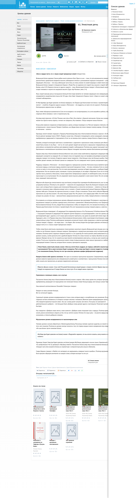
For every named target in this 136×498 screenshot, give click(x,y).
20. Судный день (116, 63)
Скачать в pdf (72, 62)
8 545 (46, 62)
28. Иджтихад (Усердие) (118, 83)
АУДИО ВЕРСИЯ (51, 68)
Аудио (77, 7)
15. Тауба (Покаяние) (117, 50)
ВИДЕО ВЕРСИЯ (40, 68)
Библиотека (64, 7)
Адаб (41, 367)
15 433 (52, 451)
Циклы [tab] (19, 19)
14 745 (52, 418)
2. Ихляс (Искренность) (117, 14)
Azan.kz (66, 56)
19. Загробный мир (116, 60)
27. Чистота (114, 80)
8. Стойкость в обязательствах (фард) (122, 29)
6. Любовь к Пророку (117, 24)
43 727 (101, 420)
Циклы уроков (41, 7)
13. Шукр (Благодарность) (118, 45)
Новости (56, 7)
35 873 (36, 456)
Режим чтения (101, 62)
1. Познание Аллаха (116, 12)
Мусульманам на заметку (37, 2)
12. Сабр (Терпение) (116, 43)
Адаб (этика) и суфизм (52, 21)
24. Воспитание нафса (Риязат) (120, 73)
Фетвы (83, 7)
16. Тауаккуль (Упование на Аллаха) (121, 53)
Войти (108, 7)
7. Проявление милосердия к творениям (122, 27)
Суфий (68, 367)
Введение (114, 9)
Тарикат (45, 367)
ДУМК (44, 56)
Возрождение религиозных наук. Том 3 (70, 409)
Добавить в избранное (87, 62)
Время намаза (51, 2)
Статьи (49, 7)
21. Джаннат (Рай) (116, 65)
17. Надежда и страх (117, 55)
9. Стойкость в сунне (117, 32)
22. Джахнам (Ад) (116, 68)
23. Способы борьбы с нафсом (120, 70)
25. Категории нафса (117, 75)
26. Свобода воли (116, 78)
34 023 (85, 420)
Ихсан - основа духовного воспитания (72, 21)
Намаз (32, 7)
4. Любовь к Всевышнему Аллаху (120, 19)
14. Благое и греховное (118, 48)
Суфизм (54, 367)
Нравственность (61, 367)
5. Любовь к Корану (117, 22)
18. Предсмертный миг (117, 58)
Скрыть (131, 3)
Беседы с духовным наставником (54, 442)
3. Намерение (115, 17)
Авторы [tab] (25, 19)
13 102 (68, 449)
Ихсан (49, 367)
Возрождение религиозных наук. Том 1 (102, 409)
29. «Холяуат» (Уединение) (118, 85)
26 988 (68, 420)
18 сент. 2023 (39, 62)
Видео (71, 7)
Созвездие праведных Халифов (53, 409)
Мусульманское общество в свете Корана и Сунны (39, 409)
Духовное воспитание (76, 367)
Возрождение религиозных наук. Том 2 (86, 409)
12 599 (36, 418)
